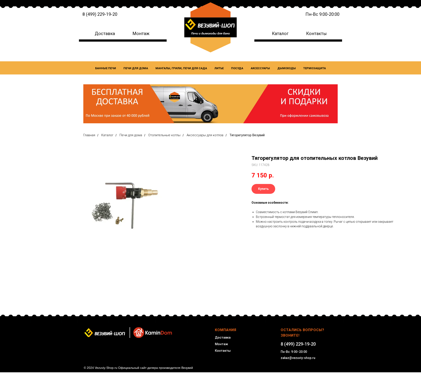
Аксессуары (260, 68)
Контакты (316, 33)
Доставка (105, 33)
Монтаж (141, 33)
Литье (219, 68)
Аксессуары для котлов (205, 135)
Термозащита (314, 68)
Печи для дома (135, 68)
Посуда (237, 68)
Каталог (280, 33)
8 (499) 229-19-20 (99, 14)
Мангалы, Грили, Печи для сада (181, 68)
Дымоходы (286, 68)
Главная (89, 135)
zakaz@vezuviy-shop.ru (298, 358)
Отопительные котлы (164, 135)
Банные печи (105, 68)
